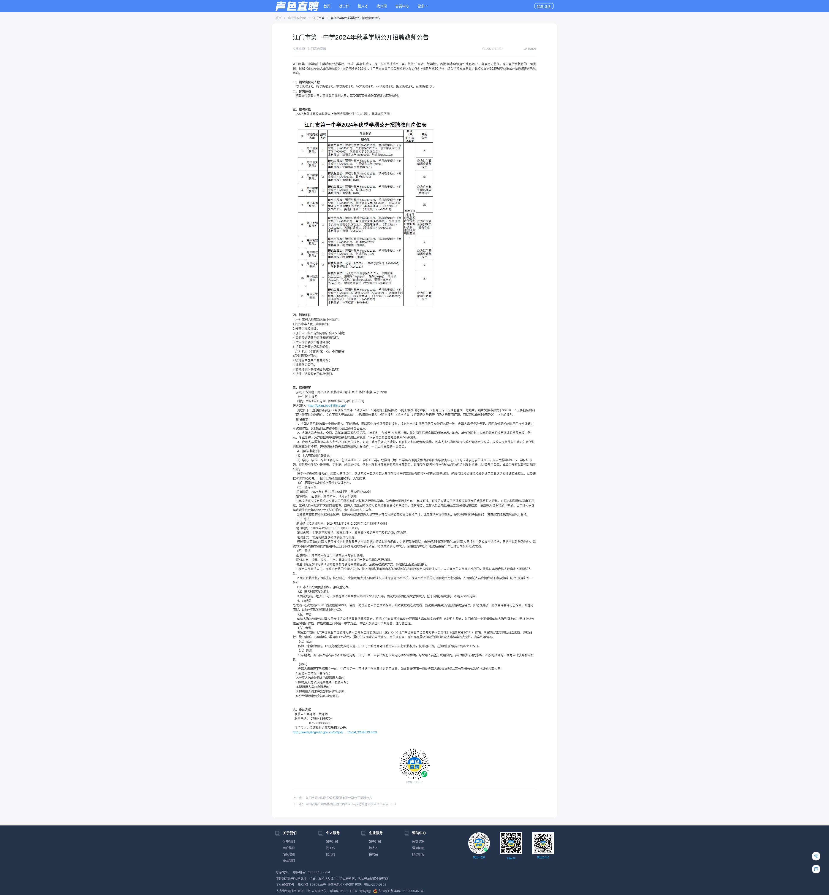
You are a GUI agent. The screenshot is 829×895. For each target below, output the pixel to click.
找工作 (344, 6)
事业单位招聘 (297, 18)
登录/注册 (544, 6)
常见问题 (418, 848)
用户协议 (289, 848)
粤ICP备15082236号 (311, 884)
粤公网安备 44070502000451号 (401, 891)
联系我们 (289, 860)
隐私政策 (289, 854)
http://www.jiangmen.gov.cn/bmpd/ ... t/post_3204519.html (335, 732)
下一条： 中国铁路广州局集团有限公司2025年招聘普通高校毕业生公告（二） (345, 804)
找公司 (382, 6)
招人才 (363, 6)
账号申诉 (418, 854)
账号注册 (332, 841)
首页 (327, 6)
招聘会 (373, 854)
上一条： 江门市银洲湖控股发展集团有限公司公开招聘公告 (332, 798)
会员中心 (402, 6)
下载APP (511, 858)
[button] (423, 6)
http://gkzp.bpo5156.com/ (327, 405)
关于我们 (289, 841)
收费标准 (418, 841)
